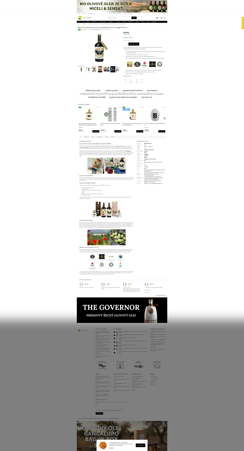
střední (145, 151)
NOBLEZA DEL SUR (147, 143)
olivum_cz (154, 384)
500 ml (145, 152)
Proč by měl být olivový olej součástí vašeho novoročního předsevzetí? (103, 349)
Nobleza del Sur (119, 146)
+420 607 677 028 (155, 378)
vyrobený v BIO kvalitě (83, 147)
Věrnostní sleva (135, 379)
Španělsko (146, 154)
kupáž (145, 157)
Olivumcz (154, 382)
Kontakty (133, 390)
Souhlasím (141, 445)
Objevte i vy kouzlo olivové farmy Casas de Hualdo (158, 337)
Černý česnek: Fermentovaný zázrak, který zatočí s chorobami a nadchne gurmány (103, 333)
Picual (154, 159)
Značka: (106, 29)
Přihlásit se (99, 413)
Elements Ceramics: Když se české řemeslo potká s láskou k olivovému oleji (103, 382)
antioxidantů (128, 151)
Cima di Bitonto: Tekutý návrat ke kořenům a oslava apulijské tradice (102, 395)
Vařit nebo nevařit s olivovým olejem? (157, 334)
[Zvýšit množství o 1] (127, 43)
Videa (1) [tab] (93, 137)
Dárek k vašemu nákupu (127, 13)
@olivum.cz (154, 380)
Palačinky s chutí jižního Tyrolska (120, 383)
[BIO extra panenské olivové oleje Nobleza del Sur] (106, 209)
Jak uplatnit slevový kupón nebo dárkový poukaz (140, 382)
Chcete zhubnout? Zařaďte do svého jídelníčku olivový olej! (103, 336)
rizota (83, 192)
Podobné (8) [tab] (86, 137)
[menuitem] (79, 22)
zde (121, 445)
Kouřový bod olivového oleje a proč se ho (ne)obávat (103, 357)
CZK (159, 13)
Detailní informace (126, 76)
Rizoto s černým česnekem (119, 376)
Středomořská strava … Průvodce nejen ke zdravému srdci (103, 342)
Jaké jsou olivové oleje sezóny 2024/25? (158, 339)
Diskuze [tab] (106, 137)
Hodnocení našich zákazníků (137, 384)
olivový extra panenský (149, 149)
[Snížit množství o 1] (127, 45)
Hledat (134, 17)
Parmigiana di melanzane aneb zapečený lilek (121, 387)
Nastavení (111, 447)
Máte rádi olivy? (99, 354)
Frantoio (151, 159)
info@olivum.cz (155, 376)
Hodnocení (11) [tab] (100, 137)
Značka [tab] (112, 137)
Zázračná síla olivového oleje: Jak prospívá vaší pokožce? (102, 345)
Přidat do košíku (135, 44)
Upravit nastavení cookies (114, 418)
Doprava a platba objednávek (115, 13)
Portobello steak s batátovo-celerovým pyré (121, 380)
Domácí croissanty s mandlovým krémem (121, 390)
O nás (133, 389)
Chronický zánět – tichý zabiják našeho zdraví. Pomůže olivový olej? (103, 339)
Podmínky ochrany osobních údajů (138, 387)
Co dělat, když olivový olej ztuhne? (156, 341)
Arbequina (146, 159)
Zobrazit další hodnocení (160, 295)
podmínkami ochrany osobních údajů (114, 410)
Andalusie (146, 156)
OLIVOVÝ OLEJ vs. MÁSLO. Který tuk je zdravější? (103, 352)
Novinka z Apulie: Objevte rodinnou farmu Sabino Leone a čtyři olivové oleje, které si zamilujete (103, 377)
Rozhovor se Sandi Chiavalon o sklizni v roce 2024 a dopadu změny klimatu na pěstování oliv (157, 344)
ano (145, 160)
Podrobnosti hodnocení (96, 29)
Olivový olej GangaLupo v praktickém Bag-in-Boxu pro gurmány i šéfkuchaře (103, 391)
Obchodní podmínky (136, 385)
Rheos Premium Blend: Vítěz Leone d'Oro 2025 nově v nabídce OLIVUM (103, 386)
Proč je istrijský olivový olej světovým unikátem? (157, 332)
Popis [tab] (80, 137)
